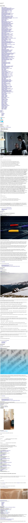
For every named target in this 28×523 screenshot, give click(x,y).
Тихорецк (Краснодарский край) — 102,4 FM (7, 80)
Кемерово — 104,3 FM (4, 38)
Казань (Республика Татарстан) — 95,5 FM (7, 36)
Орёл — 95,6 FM (4, 61)
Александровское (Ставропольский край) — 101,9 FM (8, 8)
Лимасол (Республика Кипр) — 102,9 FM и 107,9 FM (8, 47)
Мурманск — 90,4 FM (4, 52)
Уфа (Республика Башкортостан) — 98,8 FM (7, 86)
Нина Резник (3, 261)
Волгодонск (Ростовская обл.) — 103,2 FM (7, 18)
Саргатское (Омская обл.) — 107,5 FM (6, 71)
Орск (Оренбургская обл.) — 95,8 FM (6, 62)
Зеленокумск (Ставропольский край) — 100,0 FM (7, 31)
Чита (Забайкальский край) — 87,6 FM (6, 90)
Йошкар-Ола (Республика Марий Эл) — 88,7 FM (7, 35)
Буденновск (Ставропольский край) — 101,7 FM (7, 16)
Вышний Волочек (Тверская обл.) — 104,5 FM (7, 21)
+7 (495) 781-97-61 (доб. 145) (8, 509)
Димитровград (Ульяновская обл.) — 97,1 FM (7, 26)
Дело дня (1, 110)
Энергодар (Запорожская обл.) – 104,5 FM (6, 91)
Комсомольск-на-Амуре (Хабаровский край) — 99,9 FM (8, 42)
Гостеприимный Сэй (4, 341)
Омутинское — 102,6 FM (4, 106)
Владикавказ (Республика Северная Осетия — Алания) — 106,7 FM (10, 17)
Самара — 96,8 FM (4, 69)
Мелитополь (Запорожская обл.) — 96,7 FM (7, 50)
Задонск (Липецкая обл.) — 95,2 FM (6, 30)
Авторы (2, 114)
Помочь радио (2, 407)
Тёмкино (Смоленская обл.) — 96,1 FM (6, 79)
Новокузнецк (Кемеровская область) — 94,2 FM (7, 57)
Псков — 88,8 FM (4, 65)
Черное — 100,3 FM (4, 108)
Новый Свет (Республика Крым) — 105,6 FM (7, 59)
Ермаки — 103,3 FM (4, 100)
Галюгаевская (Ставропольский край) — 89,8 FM (7, 23)
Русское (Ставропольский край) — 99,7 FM (7, 68)
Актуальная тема (4, 454)
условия (5, 406)
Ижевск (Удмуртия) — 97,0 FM (5, 33)
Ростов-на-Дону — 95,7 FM (5, 67)
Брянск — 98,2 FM (4, 15)
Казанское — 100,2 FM (4, 103)
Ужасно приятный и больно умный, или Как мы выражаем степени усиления (11, 400)
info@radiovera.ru (2, 509)
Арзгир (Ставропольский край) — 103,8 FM (7, 10)
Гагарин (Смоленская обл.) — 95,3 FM (6, 22)
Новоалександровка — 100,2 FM (5, 105)
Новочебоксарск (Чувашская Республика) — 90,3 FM (8, 58)
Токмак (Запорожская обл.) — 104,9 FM (6, 81)
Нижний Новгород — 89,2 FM (5, 55)
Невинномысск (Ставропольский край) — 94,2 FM (8, 53)
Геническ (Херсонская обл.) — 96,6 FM (6, 24)
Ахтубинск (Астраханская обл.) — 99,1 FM (7, 11)
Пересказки (1, 268)
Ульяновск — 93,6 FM (4, 85)
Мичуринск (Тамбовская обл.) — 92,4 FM (6, 51)
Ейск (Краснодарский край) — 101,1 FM (6, 27)
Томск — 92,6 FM (4, 82)
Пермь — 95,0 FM (4, 64)
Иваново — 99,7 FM (4, 32)
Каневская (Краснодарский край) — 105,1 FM (7, 37)
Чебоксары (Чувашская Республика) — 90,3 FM (7, 88)
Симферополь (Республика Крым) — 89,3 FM (7, 73)
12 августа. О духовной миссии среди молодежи (6, 462)
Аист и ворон (3, 342)
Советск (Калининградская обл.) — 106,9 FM (7, 74)
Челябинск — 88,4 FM (4, 89)
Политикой (2, 439)
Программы (3, 113)
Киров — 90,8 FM (4, 40)
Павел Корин (1, 469)
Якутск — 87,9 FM (4, 92)
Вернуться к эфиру (2, 5)
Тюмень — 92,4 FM (4, 84)
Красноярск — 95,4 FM (4, 45)
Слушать (1, 450)
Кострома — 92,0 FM (4, 43)
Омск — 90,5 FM (4, 60)
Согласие (4, 438)
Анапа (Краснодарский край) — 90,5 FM (6, 9)
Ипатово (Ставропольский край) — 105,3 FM (7, 34)
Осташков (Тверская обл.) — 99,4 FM (6, 63)
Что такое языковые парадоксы (5, 265)
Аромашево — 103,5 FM (4, 95)
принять (1, 522)
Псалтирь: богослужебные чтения (6, 450)
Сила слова (7, 263)
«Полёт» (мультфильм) (4, 209)
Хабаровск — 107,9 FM (4, 87)
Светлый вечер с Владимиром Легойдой (5, 458)
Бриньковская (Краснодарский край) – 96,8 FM (7, 14)
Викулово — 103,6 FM (4, 98)
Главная (1, 127)
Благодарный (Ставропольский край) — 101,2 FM (7, 13)
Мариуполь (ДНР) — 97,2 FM (5, 49)
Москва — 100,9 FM (4, 7)
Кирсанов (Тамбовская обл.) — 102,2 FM (6, 41)
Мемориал (3, 505)
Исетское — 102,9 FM (4, 102)
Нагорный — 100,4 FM (4, 104)
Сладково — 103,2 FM (4, 107)
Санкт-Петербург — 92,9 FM (5, 70)
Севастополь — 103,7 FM (5, 72)
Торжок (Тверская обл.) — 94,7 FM (6, 83)
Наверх (1, 500)
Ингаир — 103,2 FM (4, 101)
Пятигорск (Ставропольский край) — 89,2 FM (7, 66)
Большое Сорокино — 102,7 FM (5, 97)
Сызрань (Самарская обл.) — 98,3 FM (6, 77)
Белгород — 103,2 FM (4, 12)
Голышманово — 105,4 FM (5, 99)
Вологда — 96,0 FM (4, 20)
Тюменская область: (4, 94)
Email (1, 434)
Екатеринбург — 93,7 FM (5, 28)
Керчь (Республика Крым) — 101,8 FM (6, 39)
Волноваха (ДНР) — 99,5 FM (5, 19)
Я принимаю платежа (4, 406)
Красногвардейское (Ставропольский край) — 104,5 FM (8, 44)
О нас (2, 504)
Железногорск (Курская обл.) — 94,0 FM (6, 29)
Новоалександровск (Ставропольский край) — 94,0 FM (8, 56)
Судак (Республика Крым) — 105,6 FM (6, 76)
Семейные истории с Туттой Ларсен (6, 465)
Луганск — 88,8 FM (4, 48)
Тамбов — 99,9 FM (4, 78)
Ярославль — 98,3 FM (4, 93)
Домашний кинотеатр (8, 127)
